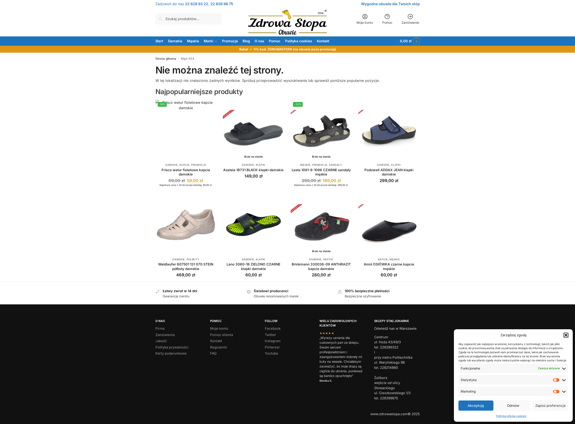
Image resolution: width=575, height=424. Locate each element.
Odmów (513, 405)
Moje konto (365, 22)
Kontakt (216, 341)
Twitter (270, 335)
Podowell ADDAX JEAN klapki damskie (388, 172)
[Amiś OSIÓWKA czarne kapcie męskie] (388, 224)
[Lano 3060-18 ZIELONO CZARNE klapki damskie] (253, 224)
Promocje (198, 164)
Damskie (171, 164)
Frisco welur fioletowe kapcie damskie (186, 172)
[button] (566, 335)
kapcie (184, 164)
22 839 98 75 (221, 4)
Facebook (273, 328)
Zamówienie (410, 22)
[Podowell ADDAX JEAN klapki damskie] (388, 130)
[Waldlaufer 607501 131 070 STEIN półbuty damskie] (185, 224)
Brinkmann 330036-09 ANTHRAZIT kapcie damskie (321, 266)
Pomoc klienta (221, 335)
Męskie (305, 164)
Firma (159, 328)
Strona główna (165, 58)
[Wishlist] (209, 106)
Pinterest (272, 347)
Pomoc (387, 22)
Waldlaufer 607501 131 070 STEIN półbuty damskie (185, 266)
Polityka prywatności (172, 347)
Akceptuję (476, 405)
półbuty (193, 259)
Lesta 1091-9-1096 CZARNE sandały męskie (321, 172)
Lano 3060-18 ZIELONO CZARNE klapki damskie (253, 266)
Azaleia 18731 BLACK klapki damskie (253, 170)
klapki (260, 164)
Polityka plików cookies (511, 416)
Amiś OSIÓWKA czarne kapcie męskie (389, 266)
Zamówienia (165, 335)
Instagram (273, 341)
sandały (335, 164)
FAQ (213, 353)
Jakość (161, 341)
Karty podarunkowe (171, 353)
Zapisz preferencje (550, 405)
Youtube (271, 353)
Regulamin (218, 347)
